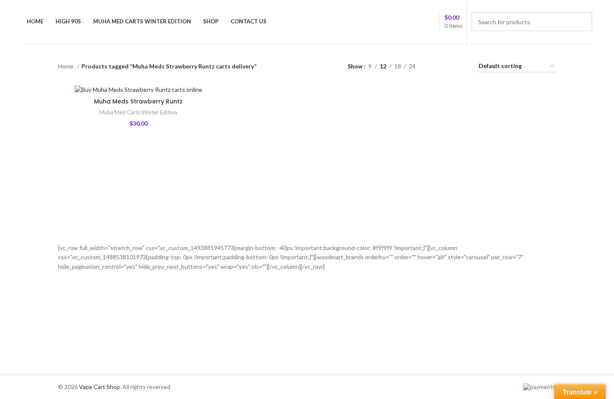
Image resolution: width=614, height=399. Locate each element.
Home (66, 66)
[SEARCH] (582, 21)
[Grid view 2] (435, 66)
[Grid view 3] (448, 66)
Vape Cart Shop (99, 386)
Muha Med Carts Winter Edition (138, 112)
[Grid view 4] (461, 66)
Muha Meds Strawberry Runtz (138, 101)
